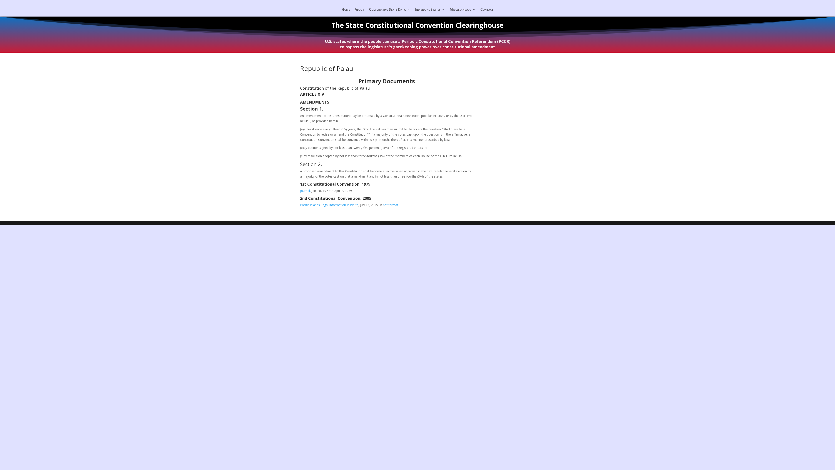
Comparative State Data (387, 10)
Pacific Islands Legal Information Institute (329, 205)
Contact (486, 10)
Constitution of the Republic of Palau (335, 88)
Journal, (306, 191)
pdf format (390, 205)
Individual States (428, 10)
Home (346, 10)
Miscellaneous (460, 10)
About (359, 10)
